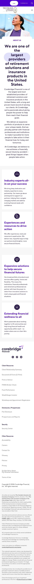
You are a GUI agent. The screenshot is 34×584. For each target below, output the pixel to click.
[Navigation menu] (32, 9)
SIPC (8, 518)
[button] (14, 3)
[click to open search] (32, 3)
